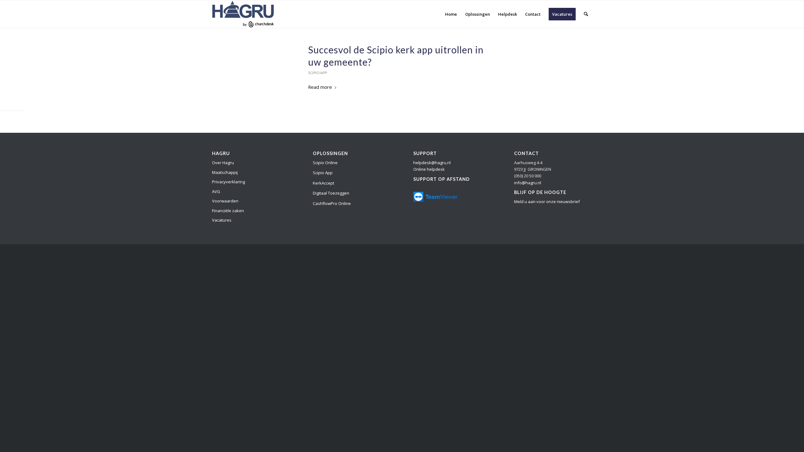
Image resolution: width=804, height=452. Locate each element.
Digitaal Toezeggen (331, 193)
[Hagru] (243, 14)
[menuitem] (451, 14)
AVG (216, 191)
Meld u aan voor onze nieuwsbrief (547, 201)
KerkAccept (323, 183)
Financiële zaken (228, 210)
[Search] (586, 14)
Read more (320, 87)
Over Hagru (223, 162)
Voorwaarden (225, 201)
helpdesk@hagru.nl (432, 162)
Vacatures (221, 220)
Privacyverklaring (228, 182)
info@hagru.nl (527, 183)
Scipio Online (325, 162)
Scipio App (317, 72)
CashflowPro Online (332, 203)
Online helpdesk (429, 169)
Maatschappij (225, 172)
